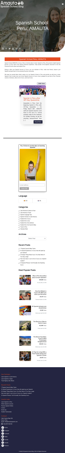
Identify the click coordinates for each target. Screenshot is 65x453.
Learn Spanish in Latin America (9, 376)
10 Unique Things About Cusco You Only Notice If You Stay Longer (17, 391)
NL (40, 200)
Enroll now (3, 409)
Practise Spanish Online (7, 405)
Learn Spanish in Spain (7, 378)
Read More (38, 122)
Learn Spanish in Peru (6, 401)
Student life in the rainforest (27, 222)
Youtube (6, 439)
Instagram (6, 430)
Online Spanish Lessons (7, 403)
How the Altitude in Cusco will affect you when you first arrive (40, 292)
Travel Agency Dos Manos (7, 380)
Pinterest (6, 445)
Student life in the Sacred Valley (28, 225)
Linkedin (6, 442)
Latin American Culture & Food (27, 210)
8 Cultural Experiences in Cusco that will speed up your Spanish (17, 389)
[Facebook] (6, 49)
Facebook (6, 433)
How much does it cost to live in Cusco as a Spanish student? (16, 393)
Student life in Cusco (25, 218)
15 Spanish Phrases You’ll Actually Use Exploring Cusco (15, 395)
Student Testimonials (6, 411)
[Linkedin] (16, 49)
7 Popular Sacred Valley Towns (28, 248)
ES (26, 200)
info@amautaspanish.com (11, 421)
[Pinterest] (20, 49)
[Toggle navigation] (62, 4)
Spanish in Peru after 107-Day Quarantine (31, 99)
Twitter (5, 436)
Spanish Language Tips (26, 214)
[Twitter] (9, 49)
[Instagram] (3, 49)
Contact (3, 407)
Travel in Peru (23, 227)
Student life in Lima (25, 220)
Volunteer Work (24, 229)
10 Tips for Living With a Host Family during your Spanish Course (39, 353)
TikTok (6, 427)
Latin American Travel (25, 212)
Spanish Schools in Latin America (28, 216)
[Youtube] (13, 49)
